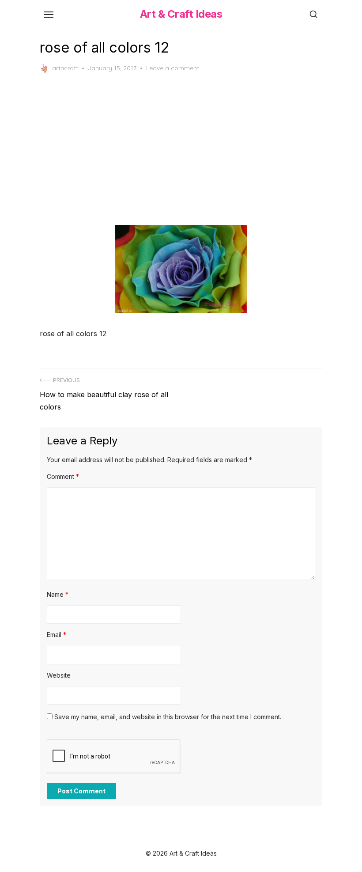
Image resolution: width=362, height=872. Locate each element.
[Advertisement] (181, 149)
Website (59, 675)
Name (57, 594)
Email (56, 634)
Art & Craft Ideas (181, 14)
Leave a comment (172, 68)
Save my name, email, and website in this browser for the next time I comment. (167, 716)
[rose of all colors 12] (181, 269)
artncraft (65, 68)
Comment (63, 476)
